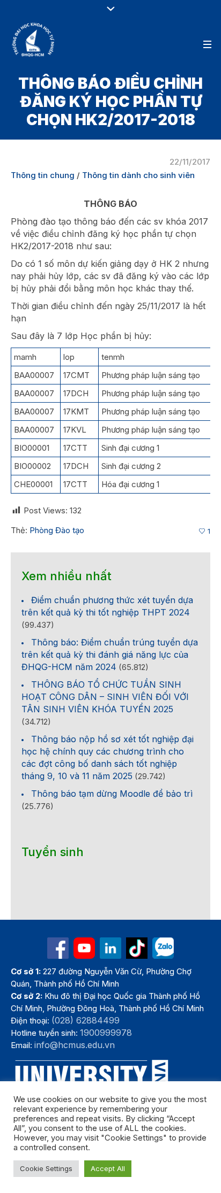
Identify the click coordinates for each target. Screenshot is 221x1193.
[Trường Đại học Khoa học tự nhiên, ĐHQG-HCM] (34, 39)
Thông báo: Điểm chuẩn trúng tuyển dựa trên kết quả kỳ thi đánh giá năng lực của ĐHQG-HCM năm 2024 (109, 654)
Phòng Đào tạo (57, 530)
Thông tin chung (43, 175)
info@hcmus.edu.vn (74, 1045)
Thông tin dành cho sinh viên (138, 175)
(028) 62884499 (85, 1020)
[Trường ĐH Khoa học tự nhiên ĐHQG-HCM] (58, 948)
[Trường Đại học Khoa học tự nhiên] (110, 948)
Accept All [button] (108, 1168)
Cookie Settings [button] (46, 1168)
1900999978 (106, 1032)
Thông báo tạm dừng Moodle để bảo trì (112, 793)
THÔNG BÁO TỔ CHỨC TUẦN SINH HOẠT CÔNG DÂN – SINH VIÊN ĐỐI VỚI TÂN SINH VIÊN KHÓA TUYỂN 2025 (105, 696)
